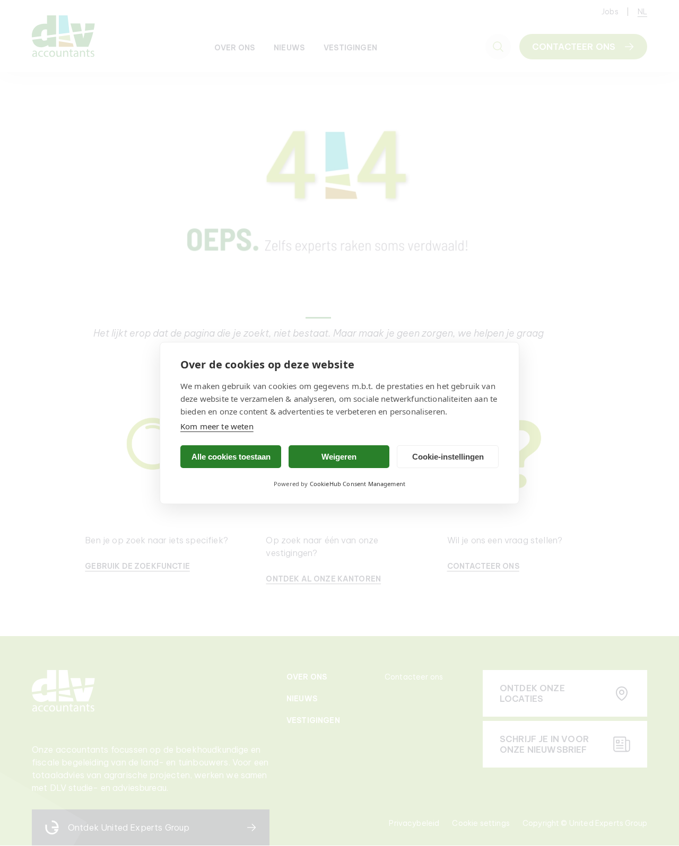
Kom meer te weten (217, 426)
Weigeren (338, 456)
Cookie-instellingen (448, 456)
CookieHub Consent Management (357, 484)
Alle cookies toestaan (231, 456)
